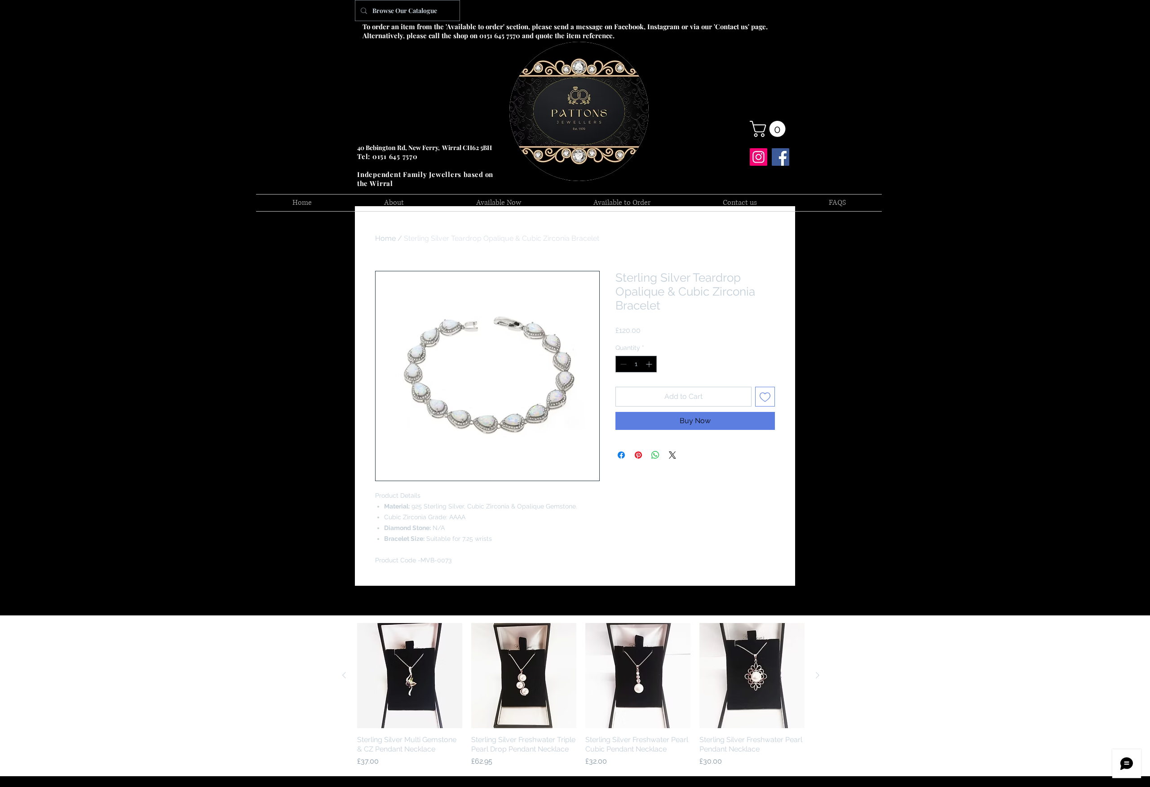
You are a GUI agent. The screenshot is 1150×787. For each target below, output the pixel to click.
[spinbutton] (636, 364)
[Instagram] (758, 157)
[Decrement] (622, 364)
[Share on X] (672, 455)
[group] (581, 695)
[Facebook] (780, 157)
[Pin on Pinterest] (638, 455)
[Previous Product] (344, 675)
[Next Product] (817, 675)
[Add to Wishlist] (765, 397)
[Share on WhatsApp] (655, 455)
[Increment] (649, 364)
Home (385, 238)
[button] (769, 129)
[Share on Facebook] (621, 455)
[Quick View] (409, 675)
